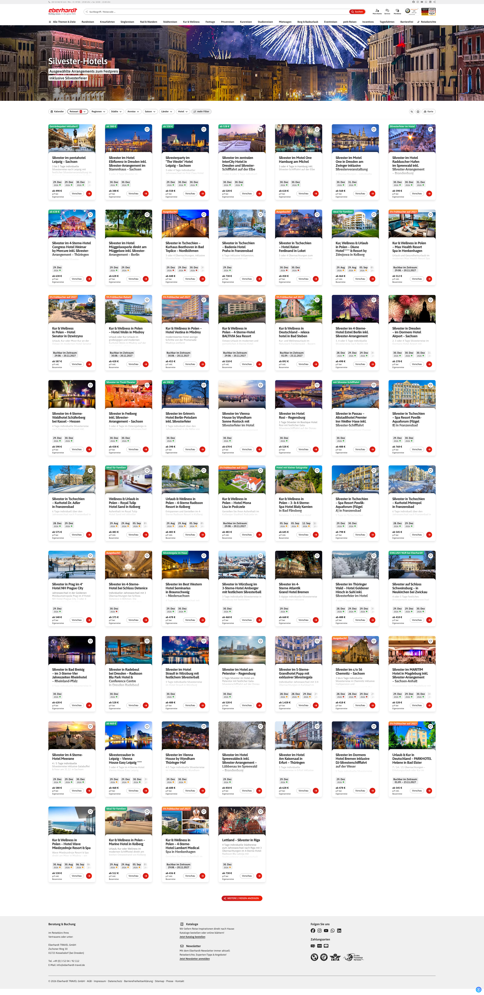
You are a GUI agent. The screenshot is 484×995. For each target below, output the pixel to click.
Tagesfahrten (387, 21)
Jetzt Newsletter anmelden (195, 958)
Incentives (368, 21)
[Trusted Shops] (324, 957)
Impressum (100, 981)
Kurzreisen (246, 21)
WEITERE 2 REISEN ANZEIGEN (243, 898)
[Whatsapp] (426, 2)
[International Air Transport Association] (335, 957)
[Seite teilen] (434, 2)
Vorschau (77, 193)
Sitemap (159, 981)
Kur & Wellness (191, 21)
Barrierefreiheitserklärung (138, 981)
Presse (169, 981)
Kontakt (179, 981)
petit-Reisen (349, 21)
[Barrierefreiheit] (478, 989)
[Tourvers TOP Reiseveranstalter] (314, 957)
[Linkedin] (430, 2)
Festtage (210, 21)
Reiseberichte (428, 21)
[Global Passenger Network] (353, 957)
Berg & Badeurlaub (307, 21)
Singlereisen (127, 21)
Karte (430, 111)
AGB (89, 981)
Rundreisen (88, 21)
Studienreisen (265, 21)
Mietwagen (285, 21)
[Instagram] (418, 2)
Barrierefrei (406, 21)
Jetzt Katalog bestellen (192, 936)
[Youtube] (422, 2)
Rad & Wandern (148, 21)
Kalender (59, 111)
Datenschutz (115, 981)
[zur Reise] (89, 193)
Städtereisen (170, 21)
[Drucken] (417, 111)
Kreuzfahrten (107, 21)
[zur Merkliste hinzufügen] (90, 129)
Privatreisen (227, 21)
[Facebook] (413, 2)
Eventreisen (330, 21)
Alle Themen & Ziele (64, 21)
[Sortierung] (411, 111)
